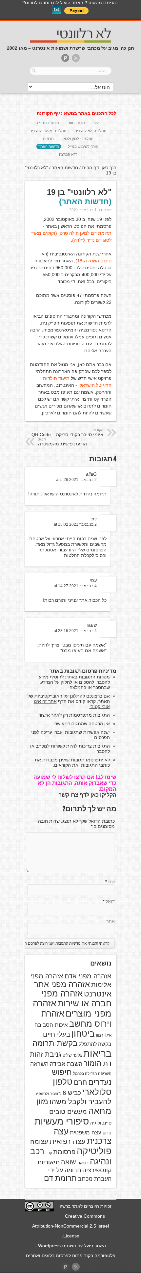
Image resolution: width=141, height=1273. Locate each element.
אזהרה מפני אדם (88, 976)
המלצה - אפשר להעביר (48, 131)
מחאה (99, 1111)
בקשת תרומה (54, 1043)
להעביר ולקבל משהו (80, 1102)
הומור (93, 1063)
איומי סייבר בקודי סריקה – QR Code (67, 432)
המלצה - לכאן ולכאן (78, 139)
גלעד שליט (72, 1055)
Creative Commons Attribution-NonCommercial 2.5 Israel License (70, 1225)
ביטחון (83, 1033)
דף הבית (90, 167)
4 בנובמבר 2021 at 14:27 (75, 586)
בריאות (97, 1053)
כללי (97, 123)
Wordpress (49, 1245)
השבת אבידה (66, 1064)
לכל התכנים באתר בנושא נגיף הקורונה (76, 113)
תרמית (48, 139)
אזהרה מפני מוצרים (72, 1008)
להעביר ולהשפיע (48, 1094)
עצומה (39, 1141)
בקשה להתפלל (95, 1044)
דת (107, 1063)
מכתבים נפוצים (47, 123)
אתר (110, 921)
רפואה (83, 1162)
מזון (42, 1101)
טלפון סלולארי (82, 1087)
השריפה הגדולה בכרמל (92, 1073)
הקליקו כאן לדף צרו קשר (87, 795)
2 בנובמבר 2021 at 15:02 (75, 524)
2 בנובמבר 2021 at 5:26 (76, 479)
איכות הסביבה (51, 1024)
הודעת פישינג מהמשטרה (62, 441)
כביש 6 (72, 1092)
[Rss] (76, 58)
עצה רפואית (68, 1141)
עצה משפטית (85, 1132)
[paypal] (65, 58)
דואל (110, 901)
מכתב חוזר (76, 123)
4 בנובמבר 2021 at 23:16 (75, 630)
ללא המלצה (68, 154)
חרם (80, 1082)
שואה (68, 1162)
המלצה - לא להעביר (90, 131)
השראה (39, 1064)
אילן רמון (103, 1035)
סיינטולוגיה (100, 1123)
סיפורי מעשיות (61, 1121)
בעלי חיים (56, 1034)
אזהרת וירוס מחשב (76, 1019)
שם (111, 881)
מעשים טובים (68, 1111)
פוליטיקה (94, 1151)
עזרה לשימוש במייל (83, 146)
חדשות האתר (48, 146)
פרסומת (64, 1151)
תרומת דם (60, 1178)
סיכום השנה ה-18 (94, 260)
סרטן (107, 1132)
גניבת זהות (45, 1054)
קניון (49, 1153)
